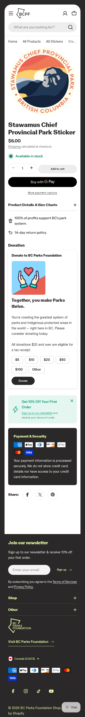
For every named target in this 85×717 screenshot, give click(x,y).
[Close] (72, 400)
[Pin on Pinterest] (53, 495)
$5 (17, 360)
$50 (62, 360)
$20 (47, 360)
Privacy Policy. (23, 587)
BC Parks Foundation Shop (40, 708)
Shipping (14, 146)
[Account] (65, 13)
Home (12, 41)
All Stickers (54, 41)
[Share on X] (40, 495)
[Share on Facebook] (27, 495)
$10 (31, 360)
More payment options (42, 192)
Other (36, 369)
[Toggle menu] (11, 13)
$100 (19, 369)
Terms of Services (65, 582)
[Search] (70, 27)
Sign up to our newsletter (37, 413)
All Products (32, 41)
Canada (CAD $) (25, 658)
